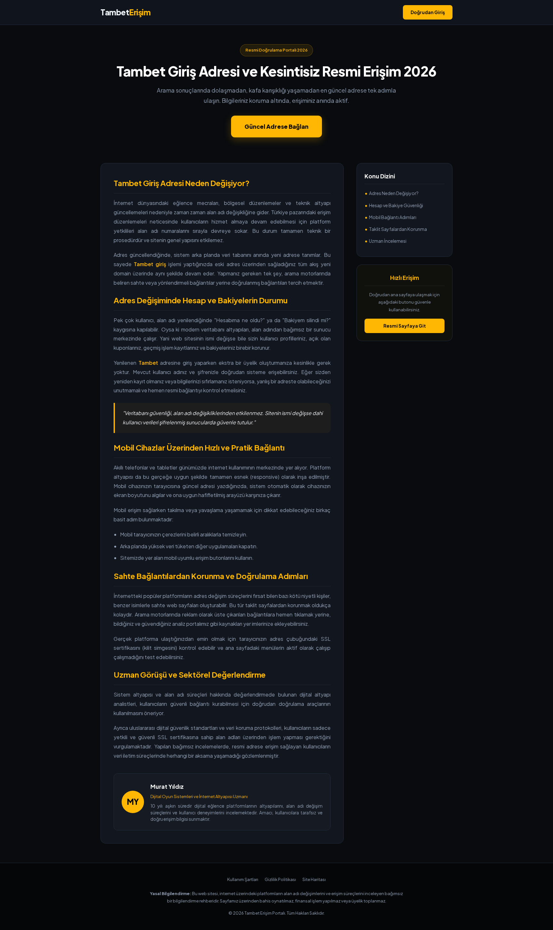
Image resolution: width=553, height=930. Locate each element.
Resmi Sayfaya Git (404, 326)
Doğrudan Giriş (428, 12)
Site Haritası (314, 879)
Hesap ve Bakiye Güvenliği (396, 205)
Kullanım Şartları (242, 879)
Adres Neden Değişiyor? (394, 193)
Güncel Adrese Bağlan (276, 126)
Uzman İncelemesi (387, 241)
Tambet (125, 12)
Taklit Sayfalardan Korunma (398, 229)
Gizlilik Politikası (280, 879)
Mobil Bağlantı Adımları (392, 217)
